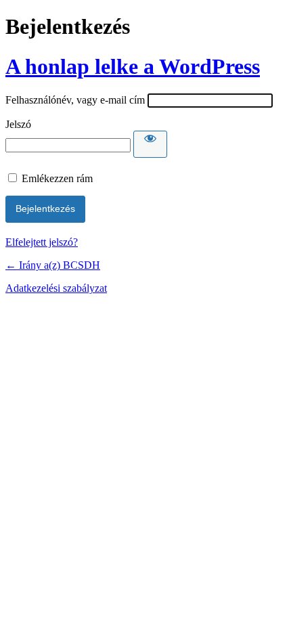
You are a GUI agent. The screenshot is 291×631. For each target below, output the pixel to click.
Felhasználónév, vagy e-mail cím (75, 100)
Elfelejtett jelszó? (41, 242)
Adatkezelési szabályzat (56, 288)
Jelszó (18, 124)
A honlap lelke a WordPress (132, 66)
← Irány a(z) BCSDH (52, 265)
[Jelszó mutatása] (150, 144)
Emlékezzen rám (57, 178)
